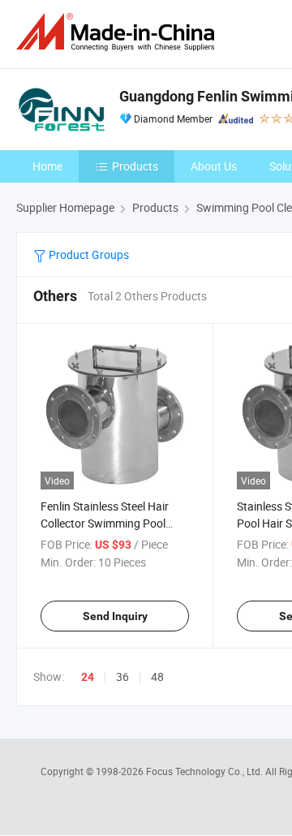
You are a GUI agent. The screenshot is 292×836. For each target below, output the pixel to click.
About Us (214, 166)
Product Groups (87, 254)
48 (157, 676)
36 (122, 676)
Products (135, 166)
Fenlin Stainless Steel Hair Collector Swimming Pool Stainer (105, 523)
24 (87, 676)
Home (47, 166)
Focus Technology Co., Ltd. (205, 771)
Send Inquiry (115, 616)
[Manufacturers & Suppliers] (118, 32)
